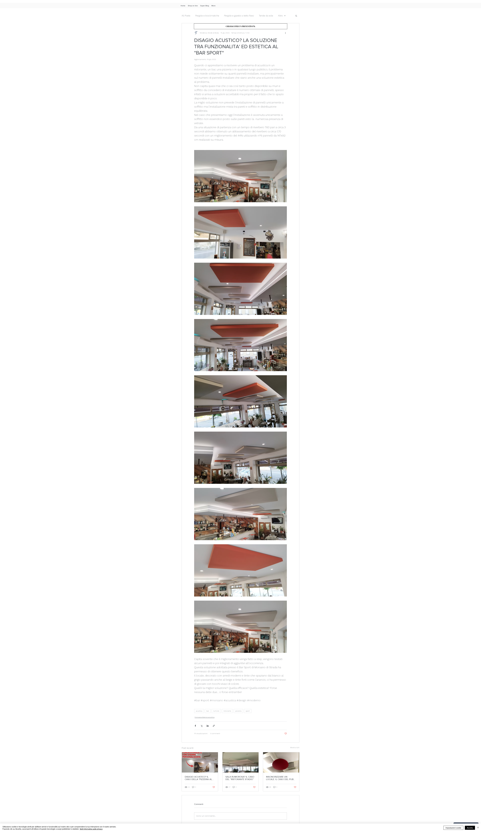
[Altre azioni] (285, 32)
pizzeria (238, 711)
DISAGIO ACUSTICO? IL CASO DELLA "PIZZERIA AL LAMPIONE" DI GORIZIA (198, 778)
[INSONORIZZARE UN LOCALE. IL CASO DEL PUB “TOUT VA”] (281, 762)
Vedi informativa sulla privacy (91, 829)
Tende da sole (266, 15)
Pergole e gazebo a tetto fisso (239, 15)
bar (207, 711)
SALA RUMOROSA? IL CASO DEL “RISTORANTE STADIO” (239, 778)
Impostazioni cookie (453, 827)
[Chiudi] (477, 827)
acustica (199, 711)
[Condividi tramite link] (214, 726)
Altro (280, 15)
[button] (296, 16)
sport (248, 711)
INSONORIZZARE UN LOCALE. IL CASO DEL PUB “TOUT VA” (279, 778)
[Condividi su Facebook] (195, 726)
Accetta (470, 827)
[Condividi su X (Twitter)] (201, 726)
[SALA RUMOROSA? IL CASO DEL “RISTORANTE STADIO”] (240, 762)
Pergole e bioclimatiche (207, 15)
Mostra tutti (294, 747)
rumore (216, 711)
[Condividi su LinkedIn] (207, 726)
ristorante (227, 711)
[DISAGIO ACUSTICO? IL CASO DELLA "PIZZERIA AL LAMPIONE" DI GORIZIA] (200, 762)
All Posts (186, 15)
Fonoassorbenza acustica (204, 717)
